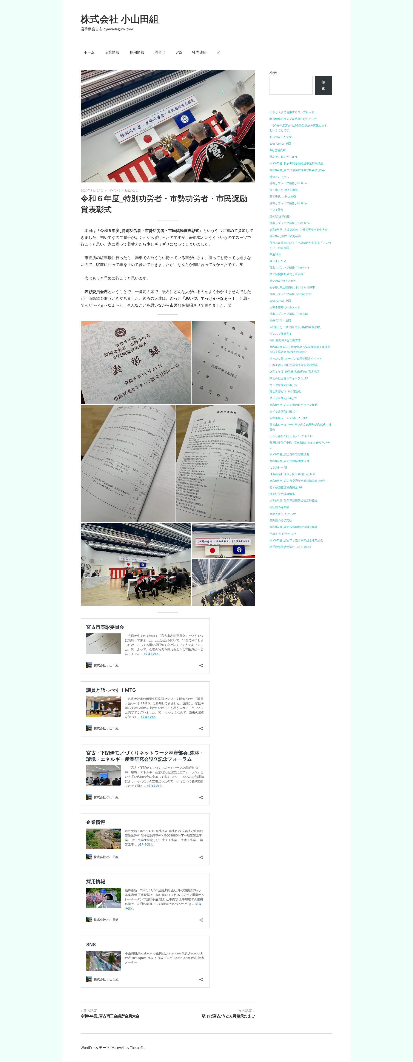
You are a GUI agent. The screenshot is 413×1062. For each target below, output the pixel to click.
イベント (115, 190)
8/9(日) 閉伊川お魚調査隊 (285, 340)
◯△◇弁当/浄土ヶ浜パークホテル (291, 436)
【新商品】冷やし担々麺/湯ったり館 (292, 474)
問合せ (159, 52)
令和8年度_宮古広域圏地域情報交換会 (293, 527)
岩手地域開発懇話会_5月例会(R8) (290, 547)
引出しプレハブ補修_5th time (288, 203)
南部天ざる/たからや (283, 514)
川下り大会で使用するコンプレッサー (293, 112)
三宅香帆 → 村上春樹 (283, 196)
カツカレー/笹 (278, 467)
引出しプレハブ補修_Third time (289, 267)
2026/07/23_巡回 (280, 300)
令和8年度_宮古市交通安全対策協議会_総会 (297, 481)
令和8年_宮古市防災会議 (285, 236)
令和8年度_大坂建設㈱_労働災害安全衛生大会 (299, 229)
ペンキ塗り (277, 209)
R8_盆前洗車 (278, 150)
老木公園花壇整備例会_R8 (286, 487)
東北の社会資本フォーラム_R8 (289, 378)
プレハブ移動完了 (281, 334)
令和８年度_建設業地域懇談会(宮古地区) (295, 371)
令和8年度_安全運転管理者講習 (289, 454)
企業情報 (112, 52)
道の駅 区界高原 (280, 216)
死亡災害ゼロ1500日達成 (285, 391)
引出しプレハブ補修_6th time (288, 183)
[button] (136, 362)
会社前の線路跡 (279, 507)
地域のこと (131, 190)
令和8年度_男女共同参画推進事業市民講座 (296, 163)
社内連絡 (199, 52)
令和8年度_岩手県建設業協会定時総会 (293, 500)
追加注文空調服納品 (282, 494)
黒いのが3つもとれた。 (284, 281)
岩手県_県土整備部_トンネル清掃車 (292, 287)
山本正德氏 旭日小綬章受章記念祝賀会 (294, 365)
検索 (273, 73)
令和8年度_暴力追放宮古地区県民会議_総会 (297, 170)
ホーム (89, 52)
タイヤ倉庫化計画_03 (283, 385)
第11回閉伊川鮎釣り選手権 (286, 274)
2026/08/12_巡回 (280, 143)
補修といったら (279, 176)
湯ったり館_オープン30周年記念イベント (296, 358)
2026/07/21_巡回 (280, 320)
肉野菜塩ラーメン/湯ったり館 (288, 418)
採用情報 (137, 52)
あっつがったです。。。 (285, 137)
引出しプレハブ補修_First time (289, 314)
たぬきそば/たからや (283, 533)
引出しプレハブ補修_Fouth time (290, 223)
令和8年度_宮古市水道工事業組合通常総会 (296, 540)
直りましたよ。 (279, 261)
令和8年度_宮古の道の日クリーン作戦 (293, 405)
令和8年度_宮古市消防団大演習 (289, 461)
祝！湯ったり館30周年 (284, 190)
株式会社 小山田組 (120, 19)
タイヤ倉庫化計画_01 (283, 411)
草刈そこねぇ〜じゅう (283, 156)
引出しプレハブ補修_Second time (290, 294)
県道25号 (275, 254)
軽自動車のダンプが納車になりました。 (295, 119)
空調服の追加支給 (281, 520)
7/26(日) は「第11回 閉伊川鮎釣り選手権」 (296, 327)
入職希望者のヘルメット (285, 307)
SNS (179, 52)
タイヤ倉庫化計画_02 (283, 398)
